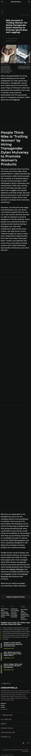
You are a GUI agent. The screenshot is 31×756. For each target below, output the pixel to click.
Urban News (1, 669)
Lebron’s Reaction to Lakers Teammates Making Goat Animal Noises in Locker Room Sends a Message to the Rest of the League (6, 69)
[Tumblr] (22, 592)
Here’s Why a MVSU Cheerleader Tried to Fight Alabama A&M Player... (5, 613)
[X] (6, 592)
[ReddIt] (18, 592)
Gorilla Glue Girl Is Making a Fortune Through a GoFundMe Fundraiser (15, 613)
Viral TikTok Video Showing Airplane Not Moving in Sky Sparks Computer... (25, 614)
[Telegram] (26, 592)
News (12, 606)
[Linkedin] (14, 592)
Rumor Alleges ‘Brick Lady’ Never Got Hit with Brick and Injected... (13, 665)
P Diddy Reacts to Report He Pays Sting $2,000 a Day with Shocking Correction (23, 67)
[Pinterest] (10, 592)
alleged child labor (16, 569)
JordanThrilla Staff (13, 38)
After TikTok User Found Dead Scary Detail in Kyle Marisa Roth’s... (12, 653)
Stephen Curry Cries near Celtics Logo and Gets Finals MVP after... (15, 623)
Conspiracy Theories (23, 607)
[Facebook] (2, 592)
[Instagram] (23, 743)
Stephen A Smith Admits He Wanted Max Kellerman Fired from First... (13, 644)
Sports (2, 606)
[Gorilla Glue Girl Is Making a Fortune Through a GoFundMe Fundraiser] (15, 602)
